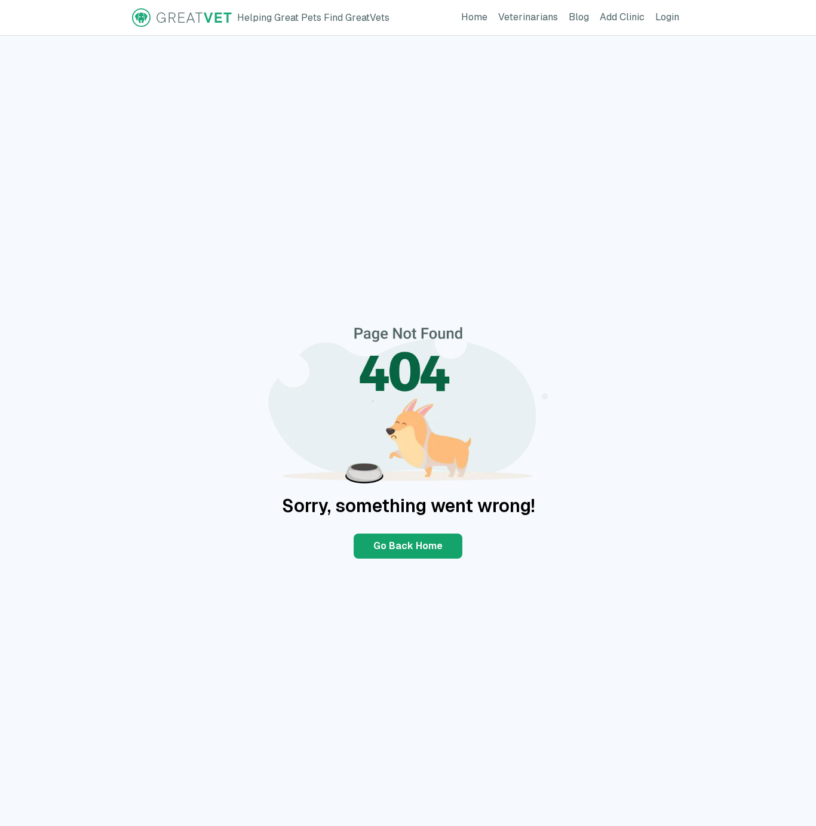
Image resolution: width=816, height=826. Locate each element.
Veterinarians (530, 17)
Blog (581, 17)
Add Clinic (624, 17)
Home (476, 17)
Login (669, 17)
